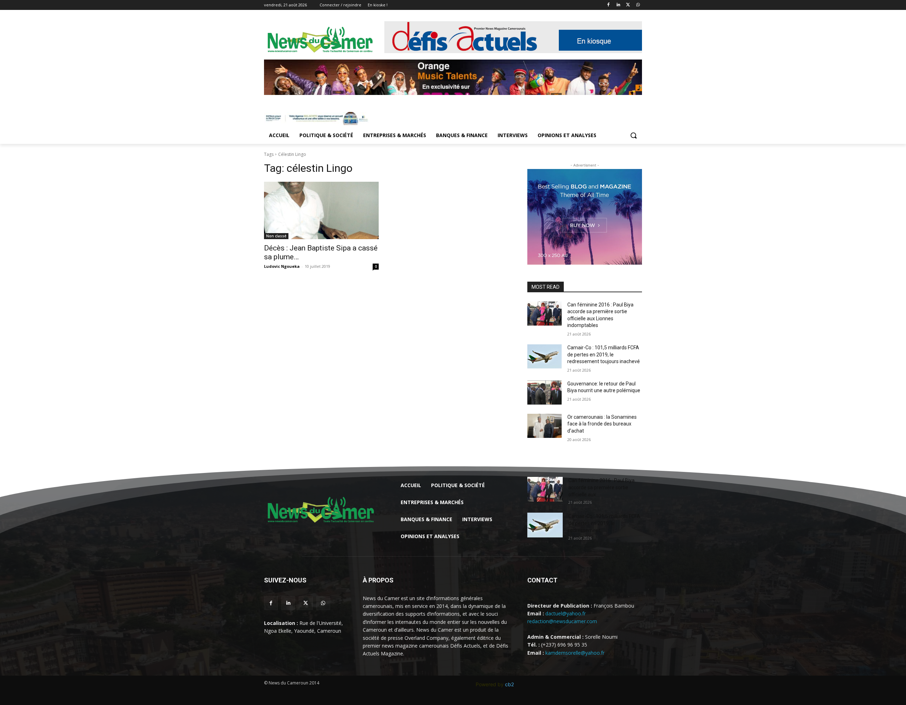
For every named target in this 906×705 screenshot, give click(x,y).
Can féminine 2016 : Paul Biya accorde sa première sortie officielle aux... (601, 487)
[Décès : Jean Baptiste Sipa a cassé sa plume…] (321, 210)
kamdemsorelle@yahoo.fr (574, 652)
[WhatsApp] (638, 5)
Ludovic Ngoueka (282, 266)
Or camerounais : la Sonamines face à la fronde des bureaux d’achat (602, 424)
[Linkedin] (618, 5)
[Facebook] (608, 5)
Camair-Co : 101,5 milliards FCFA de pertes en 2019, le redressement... (604, 523)
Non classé (276, 235)
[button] (633, 135)
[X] (628, 5)
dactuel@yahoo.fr (565, 613)
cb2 (509, 684)
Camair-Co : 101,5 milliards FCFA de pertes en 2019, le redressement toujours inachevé (603, 354)
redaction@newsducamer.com (562, 621)
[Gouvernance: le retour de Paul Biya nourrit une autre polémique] (544, 392)
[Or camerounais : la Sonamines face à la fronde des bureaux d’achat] (544, 426)
